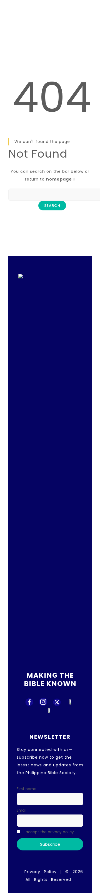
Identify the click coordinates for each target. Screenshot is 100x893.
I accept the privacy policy (48, 832)
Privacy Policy (40, 871)
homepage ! (60, 179)
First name (26, 789)
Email (21, 810)
